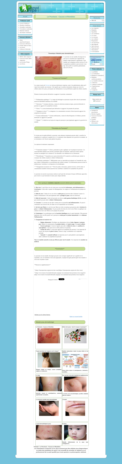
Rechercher (97, 18)
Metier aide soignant (25, 56)
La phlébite (94, 72)
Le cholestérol (95, 73)
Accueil (25, 16)
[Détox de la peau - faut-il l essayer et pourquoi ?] (75, 336)
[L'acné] (49, 433)
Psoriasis (47, 85)
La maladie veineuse (97, 81)
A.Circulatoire (95, 51)
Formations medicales (26, 29)
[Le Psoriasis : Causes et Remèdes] (49, 336)
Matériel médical (24, 30)
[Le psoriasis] (49, 408)
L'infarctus (94, 82)
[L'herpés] (75, 408)
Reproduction (95, 48)
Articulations (94, 49)
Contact (93, 119)
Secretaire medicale (25, 32)
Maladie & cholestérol (97, 75)
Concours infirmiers (25, 43)
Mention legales (95, 114)
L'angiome (94, 90)
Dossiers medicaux (25, 25)
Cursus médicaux (24, 23)
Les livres (22, 47)
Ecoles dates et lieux (25, 45)
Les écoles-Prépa (25, 62)
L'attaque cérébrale (96, 84)
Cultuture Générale (25, 49)
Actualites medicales (25, 27)
